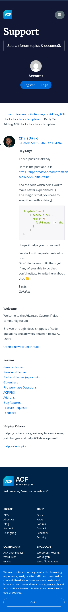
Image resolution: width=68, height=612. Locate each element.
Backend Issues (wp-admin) (21, 377)
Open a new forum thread (21, 347)
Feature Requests (15, 408)
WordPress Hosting (48, 552)
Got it (34, 602)
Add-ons (9, 398)
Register (29, 85)
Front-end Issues (14, 372)
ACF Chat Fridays (13, 552)
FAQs (40, 519)
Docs (40, 515)
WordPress (9, 557)
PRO (6, 515)
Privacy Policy (52, 584)
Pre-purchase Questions (20, 387)
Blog (6, 524)
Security (41, 537)
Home (7, 114)
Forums (21, 114)
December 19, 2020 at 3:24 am (41, 143)
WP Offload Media (47, 561)
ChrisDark (28, 138)
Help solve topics (14, 446)
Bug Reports (12, 403)
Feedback (9, 413)
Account (8, 528)
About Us (8, 519)
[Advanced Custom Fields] (8, 14)
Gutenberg (37, 114)
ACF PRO (9, 392)
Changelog (9, 533)
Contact (41, 528)
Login (44, 85)
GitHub (7, 561)
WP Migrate (44, 557)
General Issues (13, 367)
